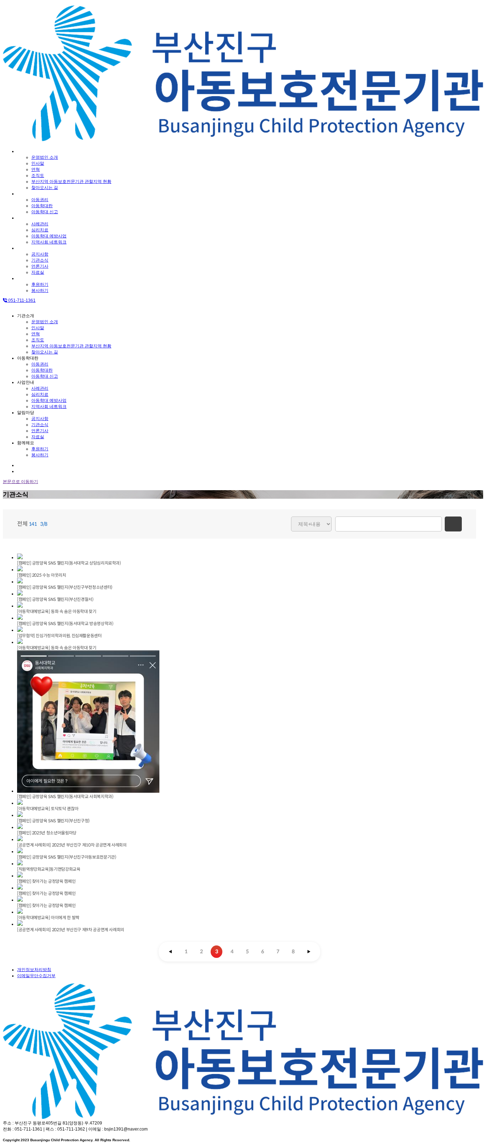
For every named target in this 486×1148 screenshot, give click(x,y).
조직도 (37, 175)
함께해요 (25, 278)
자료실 (37, 272)
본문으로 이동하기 (20, 481)
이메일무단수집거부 (36, 975)
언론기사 (39, 266)
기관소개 (25, 151)
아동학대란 (27, 193)
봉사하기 (39, 290)
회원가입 (25, 471)
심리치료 (39, 229)
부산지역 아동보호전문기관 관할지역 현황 (71, 181)
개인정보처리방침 (34, 969)
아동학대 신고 (44, 211)
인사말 (37, 163)
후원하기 (39, 284)
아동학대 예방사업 (49, 236)
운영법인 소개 (44, 157)
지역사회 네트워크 (49, 242)
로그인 (23, 465)
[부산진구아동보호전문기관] (243, 139)
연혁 (35, 169)
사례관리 (39, 223)
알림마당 (25, 248)
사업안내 (25, 217)
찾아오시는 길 (44, 187)
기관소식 (39, 260)
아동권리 (39, 199)
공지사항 (39, 254)
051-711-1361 (21, 300)
